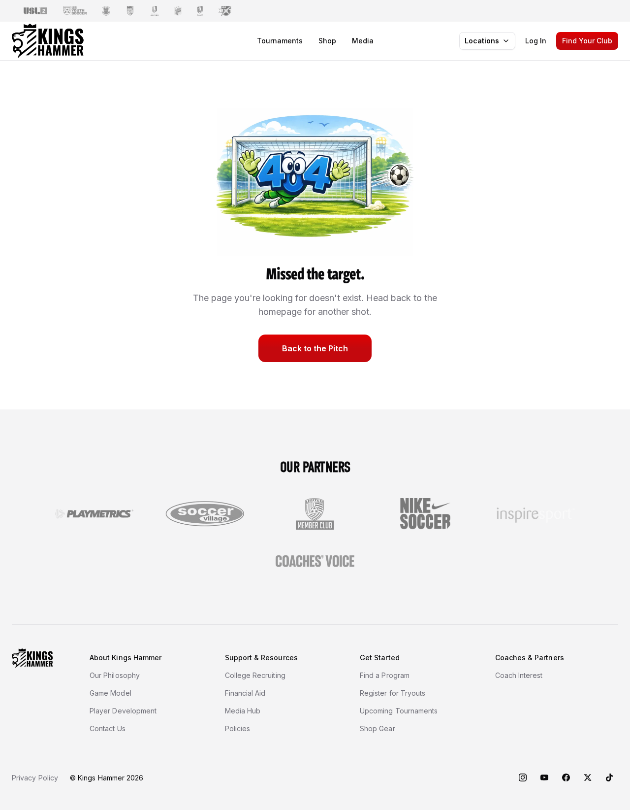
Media (363, 40)
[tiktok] (609, 777)
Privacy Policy (35, 778)
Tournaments (280, 40)
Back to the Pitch (315, 348)
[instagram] (523, 777)
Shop (327, 40)
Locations (482, 40)
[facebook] (566, 777)
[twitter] (588, 777)
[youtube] (544, 777)
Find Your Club (587, 40)
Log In (535, 40)
